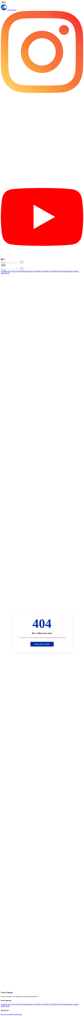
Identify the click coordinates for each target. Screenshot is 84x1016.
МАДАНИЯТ (44, 271)
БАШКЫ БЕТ (6, 271)
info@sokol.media (16, 1014)
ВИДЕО (57, 271)
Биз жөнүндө (5, 1014)
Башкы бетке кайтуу (42, 644)
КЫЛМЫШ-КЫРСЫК (68, 271)
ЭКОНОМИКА (27, 271)
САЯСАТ (14, 271)
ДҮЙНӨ (36, 271)
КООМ (19, 271)
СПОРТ (51, 271)
